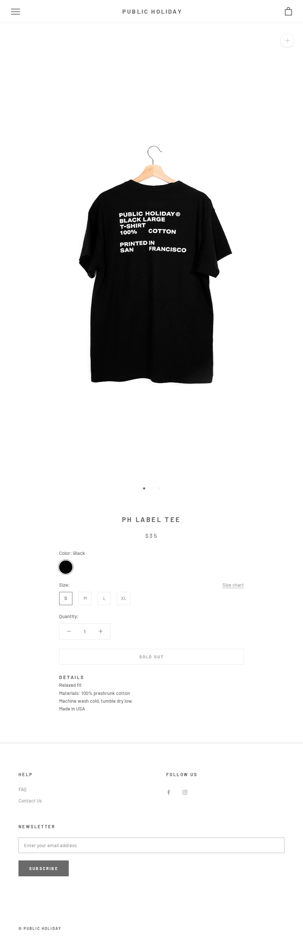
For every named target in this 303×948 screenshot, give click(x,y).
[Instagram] (185, 792)
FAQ (22, 789)
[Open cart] (288, 11)
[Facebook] (168, 792)
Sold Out (151, 656)
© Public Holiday (39, 928)
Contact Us (30, 801)
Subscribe (43, 868)
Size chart (233, 585)
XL (123, 598)
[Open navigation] (15, 11)
